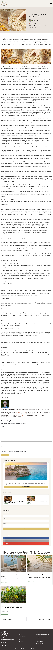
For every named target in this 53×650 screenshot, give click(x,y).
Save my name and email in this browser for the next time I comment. (14, 451)
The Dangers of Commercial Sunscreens (38, 575)
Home (20, 634)
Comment (3, 426)
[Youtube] (5, 645)
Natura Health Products (20, 412)
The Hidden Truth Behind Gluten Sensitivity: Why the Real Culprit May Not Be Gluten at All (14, 502)
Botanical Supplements (35, 25)
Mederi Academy (19, 415)
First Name (4, 518)
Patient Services (22, 636)
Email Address (5, 513)
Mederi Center (22, 411)
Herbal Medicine (33, 27)
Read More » (6, 503)
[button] (51, 3)
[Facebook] (2, 645)
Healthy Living (43, 25)
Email (2, 446)
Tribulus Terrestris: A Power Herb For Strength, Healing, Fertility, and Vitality (11, 606)
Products (21, 641)
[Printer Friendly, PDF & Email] (6, 397)
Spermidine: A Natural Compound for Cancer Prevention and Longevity (37, 502)
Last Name (4, 523)
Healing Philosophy (23, 639)
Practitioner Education (23, 638)
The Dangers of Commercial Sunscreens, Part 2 (11, 575)
